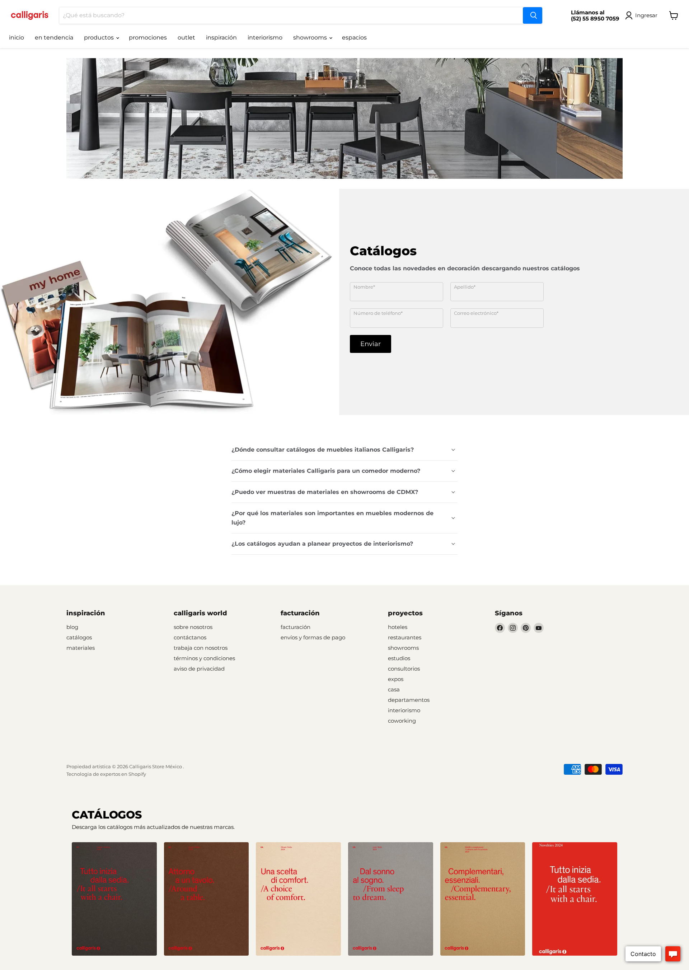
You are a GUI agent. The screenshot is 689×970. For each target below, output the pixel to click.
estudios (399, 658)
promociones (148, 37)
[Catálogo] (114, 899)
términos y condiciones (204, 658)
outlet (186, 37)
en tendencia (54, 37)
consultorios (404, 668)
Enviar (370, 344)
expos (395, 679)
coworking (402, 720)
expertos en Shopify (123, 774)
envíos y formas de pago (313, 637)
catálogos (79, 637)
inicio (16, 37)
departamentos (409, 699)
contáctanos (190, 637)
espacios (354, 37)
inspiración (221, 37)
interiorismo (265, 37)
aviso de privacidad (199, 668)
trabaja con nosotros (201, 647)
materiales (80, 647)
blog (72, 627)
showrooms (310, 37)
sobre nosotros (193, 627)
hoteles (397, 627)
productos (99, 37)
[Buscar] (532, 15)
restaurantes (404, 637)
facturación (295, 627)
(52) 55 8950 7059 (595, 18)
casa (394, 689)
